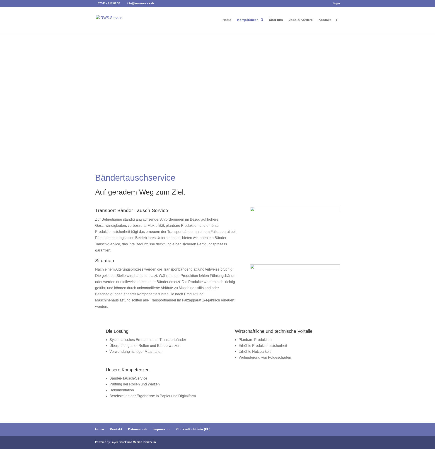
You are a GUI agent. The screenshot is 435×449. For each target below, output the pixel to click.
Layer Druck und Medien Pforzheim (133, 442)
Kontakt (325, 20)
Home (226, 20)
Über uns (276, 20)
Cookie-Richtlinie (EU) (193, 429)
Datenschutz (137, 429)
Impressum (161, 429)
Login (336, 3)
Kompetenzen (248, 20)
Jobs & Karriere (301, 20)
